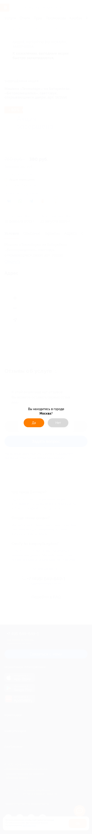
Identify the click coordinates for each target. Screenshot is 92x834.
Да (34, 423)
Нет (58, 423)
